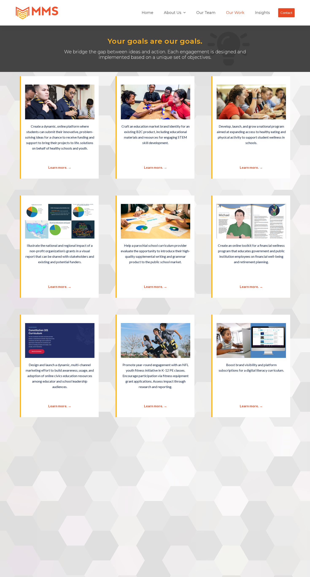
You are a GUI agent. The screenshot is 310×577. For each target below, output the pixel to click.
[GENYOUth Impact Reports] (59, 221)
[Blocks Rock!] (155, 101)
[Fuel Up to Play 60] (251, 101)
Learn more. (59, 167)
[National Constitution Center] (59, 340)
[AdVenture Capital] (59, 101)
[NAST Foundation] (251, 221)
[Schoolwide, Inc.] (251, 340)
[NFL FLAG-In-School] (155, 340)
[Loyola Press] (155, 221)
